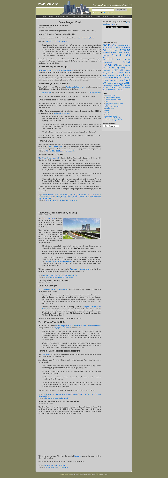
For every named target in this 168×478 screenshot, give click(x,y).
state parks (116, 85)
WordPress (74, 474)
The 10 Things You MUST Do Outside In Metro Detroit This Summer (78, 326)
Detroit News (45, 354)
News (44, 16)
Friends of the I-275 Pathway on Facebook (60, 151)
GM (70, 195)
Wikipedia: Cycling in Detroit (113, 120)
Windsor (110, 90)
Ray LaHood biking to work (75, 87)
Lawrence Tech (59, 275)
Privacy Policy (104, 474)
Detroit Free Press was (55, 147)
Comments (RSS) (93, 474)
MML (47, 396)
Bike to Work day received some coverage (52, 289)
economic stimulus (124, 65)
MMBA (107, 110)
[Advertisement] (67, 207)
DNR (116, 65)
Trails (112, 87)
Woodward (122, 16)
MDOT (112, 72)
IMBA (106, 101)
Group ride (125, 68)
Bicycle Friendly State (50, 195)
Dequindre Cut (121, 55)
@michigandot (47, 93)
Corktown (106, 55)
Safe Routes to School (115, 83)
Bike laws (118, 45)
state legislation (107, 85)
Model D (76, 197)
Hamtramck (106, 70)
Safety (98, 16)
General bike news (51, 398)
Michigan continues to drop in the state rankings (55, 70)
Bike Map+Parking (62, 16)
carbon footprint (57, 394)
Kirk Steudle (81, 195)
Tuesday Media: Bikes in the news (54, 281)
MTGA (127, 73)
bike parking (125, 45)
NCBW (107, 114)
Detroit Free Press (48, 218)
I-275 (121, 70)
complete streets (47, 466)
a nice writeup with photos (85, 38)
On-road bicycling (56, 277)
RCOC (111, 80)
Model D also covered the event (56, 41)
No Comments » (71, 201)
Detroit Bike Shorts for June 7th (53, 25)
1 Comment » (63, 468)
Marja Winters (50, 197)
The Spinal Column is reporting (49, 158)
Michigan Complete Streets (113, 107)
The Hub (123, 85)
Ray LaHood (42, 199)
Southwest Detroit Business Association (58, 261)
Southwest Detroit (71, 275)
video (118, 87)
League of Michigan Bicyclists (114, 103)
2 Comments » (68, 277)
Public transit (122, 78)
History (105, 16)
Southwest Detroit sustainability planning (57, 213)
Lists (73, 16)
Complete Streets (110, 96)
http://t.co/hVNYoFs (95, 93)
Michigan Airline (66, 197)
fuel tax (65, 195)
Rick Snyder (118, 80)
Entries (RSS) (83, 474)
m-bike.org (48, 4)
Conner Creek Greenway (120, 53)
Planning (89, 16)
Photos (80, 16)
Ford (60, 195)
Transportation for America (113, 118)
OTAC (113, 16)
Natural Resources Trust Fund (112, 75)
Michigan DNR (109, 108)
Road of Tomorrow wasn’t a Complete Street (58, 402)
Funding (115, 67)
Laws (51, 16)
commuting (113, 50)
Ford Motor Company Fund (79, 269)
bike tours (106, 47)
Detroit (108, 59)
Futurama (77, 456)
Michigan (120, 73)
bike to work (115, 47)
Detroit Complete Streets (112, 97)
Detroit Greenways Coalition (113, 99)
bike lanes (108, 45)
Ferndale (106, 68)
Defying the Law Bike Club (63, 328)
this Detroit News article (61, 113)
